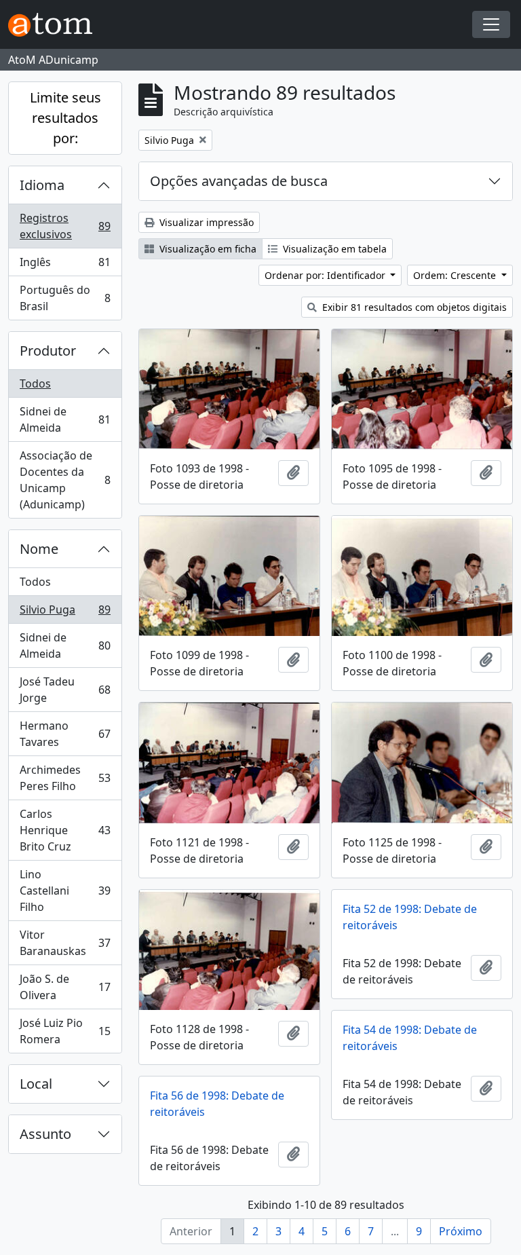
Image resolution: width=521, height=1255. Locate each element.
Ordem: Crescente (456, 275)
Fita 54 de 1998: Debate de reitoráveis (410, 1037)
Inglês (65, 265)
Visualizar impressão (205, 222)
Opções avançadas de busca (239, 181)
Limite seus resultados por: (65, 117)
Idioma (42, 185)
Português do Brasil (65, 298)
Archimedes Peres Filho (65, 777)
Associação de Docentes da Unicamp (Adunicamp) (65, 480)
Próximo (460, 1231)
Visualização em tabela (333, 248)
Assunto (45, 1134)
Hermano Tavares (65, 733)
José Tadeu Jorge (65, 689)
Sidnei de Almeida (65, 419)
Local (36, 1083)
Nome (39, 549)
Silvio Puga (65, 613)
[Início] (55, 24)
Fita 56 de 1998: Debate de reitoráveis (217, 1103)
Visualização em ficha (206, 248)
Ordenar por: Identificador (326, 275)
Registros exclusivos (65, 226)
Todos (35, 383)
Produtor (48, 350)
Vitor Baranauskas (65, 942)
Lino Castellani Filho (65, 890)
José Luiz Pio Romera (65, 1031)
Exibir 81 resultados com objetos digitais (413, 307)
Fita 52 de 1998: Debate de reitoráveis (410, 917)
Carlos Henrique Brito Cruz (65, 830)
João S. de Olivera (65, 987)
